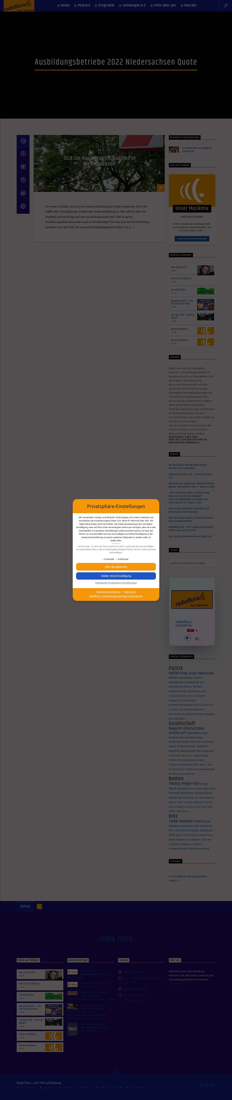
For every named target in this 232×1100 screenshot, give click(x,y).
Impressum (130, 592)
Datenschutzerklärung (108, 592)
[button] (116, 575)
